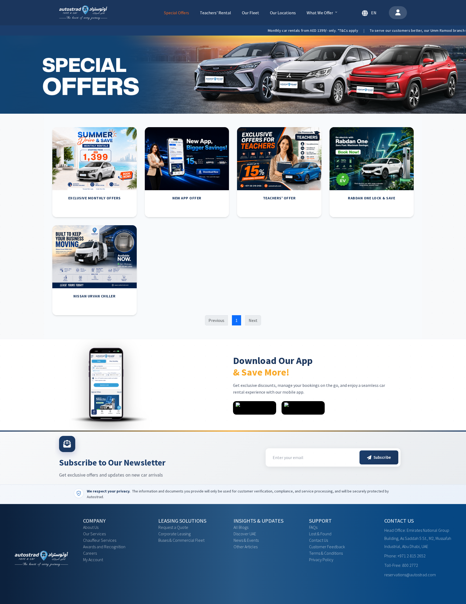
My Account (93, 559)
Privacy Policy (321, 559)
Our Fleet (250, 12)
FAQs (313, 527)
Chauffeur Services (99, 540)
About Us (90, 527)
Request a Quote (173, 527)
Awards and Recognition (104, 546)
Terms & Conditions (326, 553)
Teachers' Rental (215, 12)
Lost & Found (320, 533)
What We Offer (320, 12)
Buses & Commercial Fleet (181, 540)
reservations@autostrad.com (410, 574)
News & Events (246, 540)
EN (373, 12)
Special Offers (176, 12)
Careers (90, 553)
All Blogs (241, 527)
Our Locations (283, 12)
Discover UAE (245, 533)
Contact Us (318, 540)
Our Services (94, 533)
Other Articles (246, 546)
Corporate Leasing (174, 533)
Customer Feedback (327, 546)
